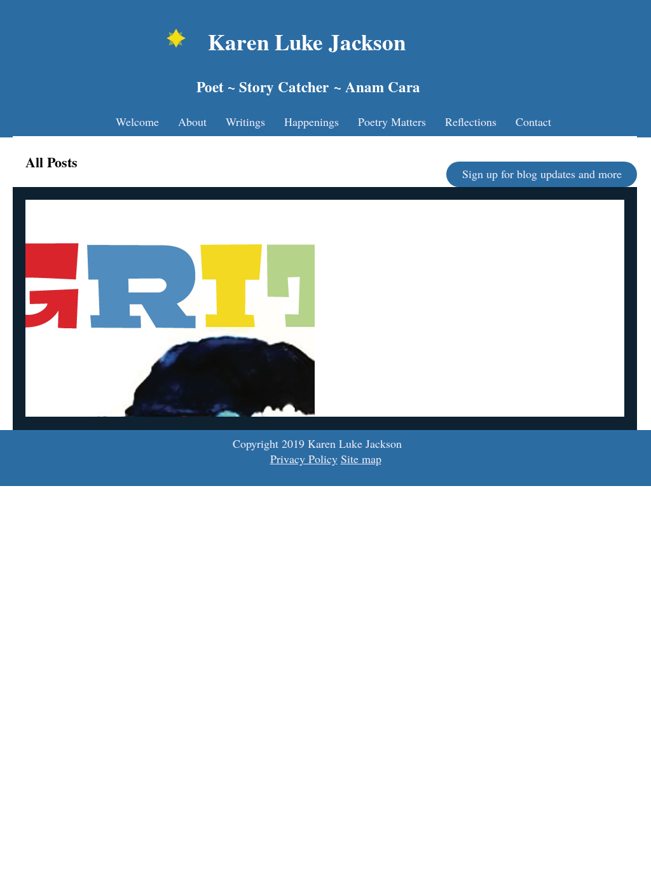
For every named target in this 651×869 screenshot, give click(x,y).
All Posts (51, 161)
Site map (361, 458)
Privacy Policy (304, 458)
